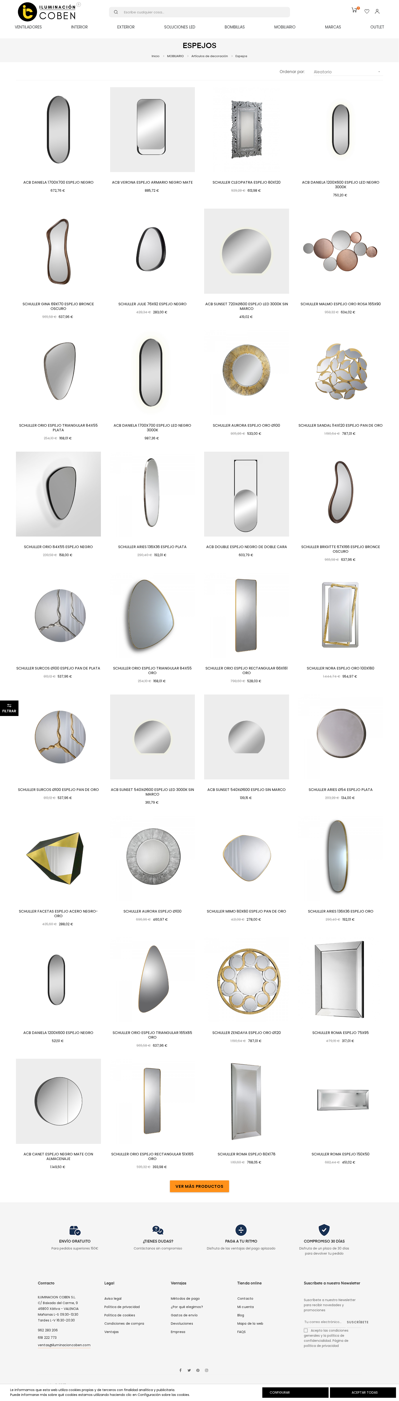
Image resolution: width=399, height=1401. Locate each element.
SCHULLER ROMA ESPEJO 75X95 (340, 1033)
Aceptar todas (365, 1392)
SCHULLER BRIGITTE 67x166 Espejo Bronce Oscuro (340, 549)
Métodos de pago (185, 1298)
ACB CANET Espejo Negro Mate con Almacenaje (58, 1156)
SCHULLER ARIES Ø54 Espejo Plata (341, 789)
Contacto (245, 1298)
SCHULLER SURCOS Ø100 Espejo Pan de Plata (58, 668)
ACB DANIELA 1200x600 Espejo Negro (58, 1033)
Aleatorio (347, 72)
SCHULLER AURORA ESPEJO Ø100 (152, 911)
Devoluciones (182, 1323)
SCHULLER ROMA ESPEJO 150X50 (340, 1154)
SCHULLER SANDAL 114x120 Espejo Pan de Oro (341, 425)
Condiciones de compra (124, 1323)
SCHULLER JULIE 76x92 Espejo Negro (152, 304)
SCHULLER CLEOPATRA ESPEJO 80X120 (247, 182)
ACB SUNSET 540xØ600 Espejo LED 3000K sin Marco (152, 792)
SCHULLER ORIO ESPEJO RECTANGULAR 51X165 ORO (152, 1156)
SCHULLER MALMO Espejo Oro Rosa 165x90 (341, 304)
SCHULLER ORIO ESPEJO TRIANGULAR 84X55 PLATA (58, 427)
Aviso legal (113, 1298)
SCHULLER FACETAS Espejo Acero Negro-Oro (58, 913)
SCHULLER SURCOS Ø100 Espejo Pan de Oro (58, 789)
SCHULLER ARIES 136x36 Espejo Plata (152, 547)
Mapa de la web (250, 1323)
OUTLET (377, 27)
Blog (240, 1315)
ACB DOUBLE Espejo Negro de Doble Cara (246, 547)
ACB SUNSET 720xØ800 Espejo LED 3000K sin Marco (246, 306)
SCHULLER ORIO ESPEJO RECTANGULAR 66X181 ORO (247, 670)
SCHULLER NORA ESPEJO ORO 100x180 (340, 668)
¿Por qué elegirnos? (187, 1307)
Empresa (178, 1332)
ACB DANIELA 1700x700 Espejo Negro (58, 182)
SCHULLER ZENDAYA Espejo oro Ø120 (246, 1033)
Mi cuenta (245, 1307)
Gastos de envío (184, 1315)
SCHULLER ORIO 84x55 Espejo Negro (58, 547)
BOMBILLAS (235, 27)
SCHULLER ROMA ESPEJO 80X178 (246, 1154)
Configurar (279, 1392)
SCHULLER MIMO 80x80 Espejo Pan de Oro (246, 911)
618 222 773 (47, 1337)
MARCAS (333, 27)
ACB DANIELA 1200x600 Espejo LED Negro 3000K (340, 184)
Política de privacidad (122, 1307)
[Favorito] (367, 12)
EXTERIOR (126, 27)
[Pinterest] (197, 1370)
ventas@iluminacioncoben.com (64, 1345)
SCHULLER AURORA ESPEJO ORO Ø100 (246, 425)
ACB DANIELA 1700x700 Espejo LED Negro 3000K (152, 427)
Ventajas (111, 1332)
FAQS (241, 1332)
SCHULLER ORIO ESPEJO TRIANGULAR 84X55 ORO (152, 670)
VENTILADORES (28, 27)
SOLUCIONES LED (179, 27)
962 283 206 (48, 1330)
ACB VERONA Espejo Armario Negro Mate (152, 182)
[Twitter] (189, 1370)
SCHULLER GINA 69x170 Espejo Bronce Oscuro (58, 306)
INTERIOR (79, 27)
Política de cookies (119, 1315)
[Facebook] (180, 1370)
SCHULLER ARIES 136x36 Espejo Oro (340, 911)
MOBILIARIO (285, 27)
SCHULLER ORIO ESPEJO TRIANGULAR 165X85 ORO (152, 1035)
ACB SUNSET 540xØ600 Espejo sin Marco (246, 789)
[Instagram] (206, 1370)
